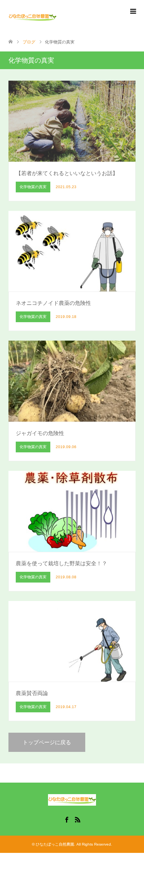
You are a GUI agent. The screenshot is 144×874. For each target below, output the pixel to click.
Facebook (66, 819)
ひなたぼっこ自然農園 (55, 844)
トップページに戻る (47, 742)
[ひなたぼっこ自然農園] (32, 17)
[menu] (132, 11)
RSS (77, 819)
